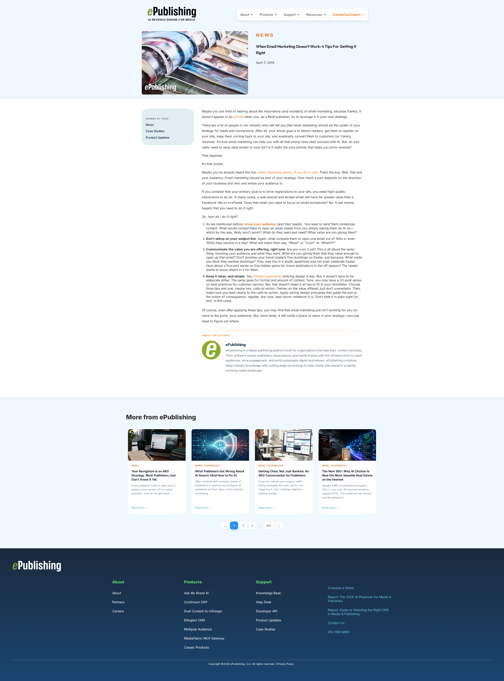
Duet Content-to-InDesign (203, 611)
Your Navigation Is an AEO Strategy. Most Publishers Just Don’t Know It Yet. (154, 475)
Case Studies (155, 131)
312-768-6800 (338, 632)
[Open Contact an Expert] (363, 14)
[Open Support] (298, 14)
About (116, 593)
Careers (118, 611)
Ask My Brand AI (196, 593)
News (150, 125)
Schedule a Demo (341, 588)
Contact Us (336, 623)
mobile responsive (267, 276)
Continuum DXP (195, 602)
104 (270, 524)
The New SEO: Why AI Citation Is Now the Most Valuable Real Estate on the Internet (347, 475)
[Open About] (251, 14)
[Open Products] (275, 14)
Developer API (266, 611)
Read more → (140, 507)
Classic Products (196, 647)
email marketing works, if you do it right (288, 172)
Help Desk (263, 602)
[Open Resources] (324, 14)
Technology (212, 465)
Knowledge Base (268, 593)
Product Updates (158, 137)
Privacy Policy (285, 663)
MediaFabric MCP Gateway (204, 638)
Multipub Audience (198, 629)
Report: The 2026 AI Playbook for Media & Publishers (359, 599)
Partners (118, 602)
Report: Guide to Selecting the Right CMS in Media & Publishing (358, 612)
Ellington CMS (194, 620)
